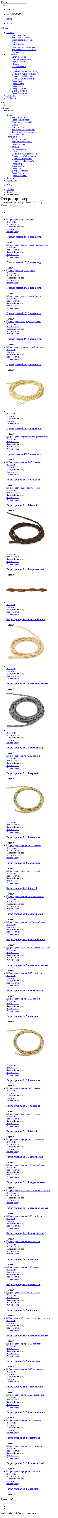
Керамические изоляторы (23, 47)
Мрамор (15, 64)
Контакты (11, 96)
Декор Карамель (19, 93)
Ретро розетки (18, 35)
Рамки (15, 42)
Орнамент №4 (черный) (23, 79)
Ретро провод (18, 45)
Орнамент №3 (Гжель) (22, 76)
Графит (15, 69)
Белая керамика (19, 57)
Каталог (10, 32)
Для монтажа (18, 52)
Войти (9, 19)
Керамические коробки (22, 40)
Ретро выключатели (21, 37)
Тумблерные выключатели (24, 49)
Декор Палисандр (20, 88)
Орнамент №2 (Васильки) (24, 74)
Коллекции (11, 54)
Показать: (6, 205)
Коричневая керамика (22, 59)
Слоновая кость (19, 66)
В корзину (11, 222)
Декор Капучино (19, 91)
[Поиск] (28, 5)
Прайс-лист (11, 98)
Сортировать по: (9, 203)
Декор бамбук (18, 83)
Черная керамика (20, 62)
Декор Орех (17, 86)
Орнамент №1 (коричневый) (25, 71)
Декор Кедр (17, 81)
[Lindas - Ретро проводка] (5, 28)
